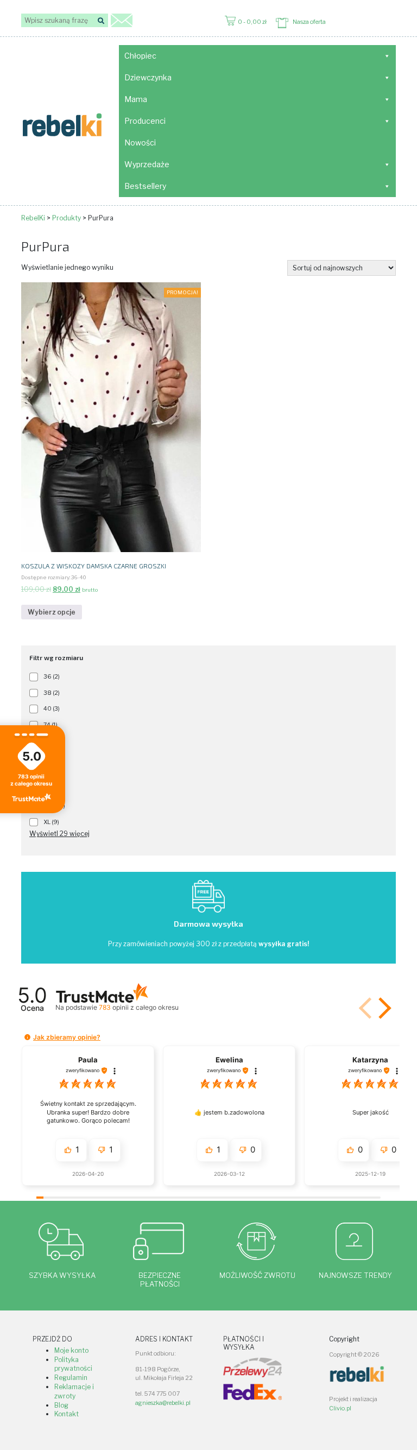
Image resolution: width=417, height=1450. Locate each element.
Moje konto (71, 1350)
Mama (135, 99)
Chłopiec (140, 55)
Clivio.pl (340, 1408)
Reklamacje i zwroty (74, 1391)
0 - (252, 22)
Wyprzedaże (146, 164)
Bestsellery (145, 186)
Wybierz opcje (51, 612)
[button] (383, 1008)
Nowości (140, 142)
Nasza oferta (309, 22)
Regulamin (70, 1377)
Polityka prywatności (73, 1364)
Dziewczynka (148, 77)
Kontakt (66, 1414)
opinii (138, 1007)
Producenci (145, 120)
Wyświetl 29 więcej (59, 834)
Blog (61, 1405)
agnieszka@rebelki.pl (163, 1403)
